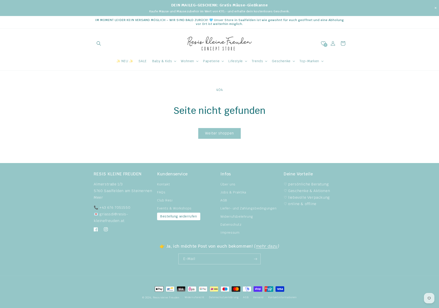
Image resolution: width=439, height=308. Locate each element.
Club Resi (164, 200)
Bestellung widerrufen (178, 216)
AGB (223, 200)
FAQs (161, 192)
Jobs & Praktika (233, 192)
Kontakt (163, 184)
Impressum (229, 232)
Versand (258, 297)
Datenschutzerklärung (224, 297)
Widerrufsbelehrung (236, 216)
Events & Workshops (174, 208)
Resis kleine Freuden (166, 297)
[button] (99, 43)
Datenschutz (231, 224)
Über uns (228, 184)
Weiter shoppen (219, 133)
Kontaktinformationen (282, 297)
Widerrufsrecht (194, 297)
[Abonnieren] (255, 259)
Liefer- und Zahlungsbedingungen (248, 208)
